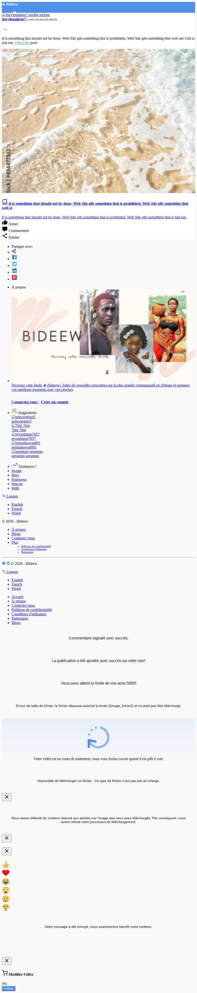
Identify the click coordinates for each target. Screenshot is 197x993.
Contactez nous (23, 538)
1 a (5, 28)
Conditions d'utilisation (34, 549)
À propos (19, 529)
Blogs (16, 534)
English (17, 504)
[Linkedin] (103, 271)
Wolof (16, 513)
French (17, 509)
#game (17, 471)
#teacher (23, 43)
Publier (8, 988)
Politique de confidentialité (36, 546)
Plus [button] (15, 542)
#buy (15, 475)
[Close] (7, 797)
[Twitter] (103, 264)
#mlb (15, 488)
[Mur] (103, 251)
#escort (17, 484)
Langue (12, 496)
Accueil (17, 597)
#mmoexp (19, 479)
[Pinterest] (103, 278)
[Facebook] (103, 257)
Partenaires (27, 551)
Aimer (13, 224)
